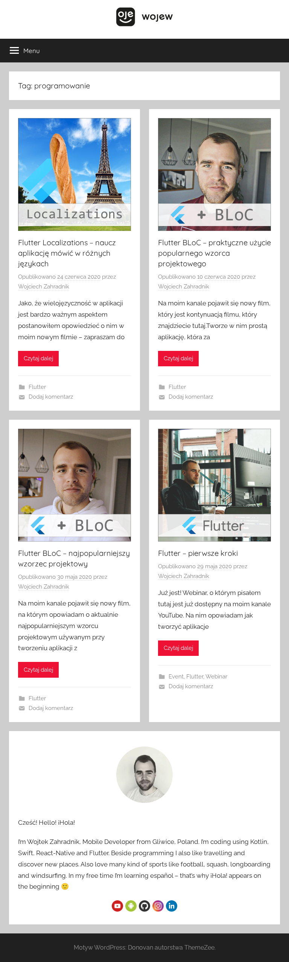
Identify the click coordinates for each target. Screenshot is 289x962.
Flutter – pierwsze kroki (198, 553)
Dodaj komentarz (51, 396)
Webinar (216, 676)
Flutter (37, 387)
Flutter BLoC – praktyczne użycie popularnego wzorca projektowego (214, 253)
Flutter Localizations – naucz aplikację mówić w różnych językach (67, 253)
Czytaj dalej (38, 358)
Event (176, 676)
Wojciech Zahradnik (43, 286)
